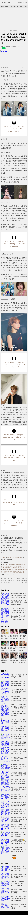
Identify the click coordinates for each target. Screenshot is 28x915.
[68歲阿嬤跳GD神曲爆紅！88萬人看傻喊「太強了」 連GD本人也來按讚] (5, 884)
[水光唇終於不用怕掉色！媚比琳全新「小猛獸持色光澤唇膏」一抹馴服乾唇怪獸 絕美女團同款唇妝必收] (5, 595)
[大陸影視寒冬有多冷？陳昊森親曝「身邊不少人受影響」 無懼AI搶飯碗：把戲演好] (5, 684)
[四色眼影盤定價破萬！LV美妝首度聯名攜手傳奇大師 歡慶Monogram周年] (5, 603)
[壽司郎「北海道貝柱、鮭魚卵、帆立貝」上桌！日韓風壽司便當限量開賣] (5, 752)
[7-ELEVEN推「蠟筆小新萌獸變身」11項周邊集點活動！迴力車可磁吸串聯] (5, 729)
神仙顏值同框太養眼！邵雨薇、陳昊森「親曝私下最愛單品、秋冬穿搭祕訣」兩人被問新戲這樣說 (18, 774)
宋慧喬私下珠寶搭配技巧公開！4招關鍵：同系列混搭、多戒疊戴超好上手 (14, 660)
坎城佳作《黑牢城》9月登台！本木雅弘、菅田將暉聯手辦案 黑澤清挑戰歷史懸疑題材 (19, 805)
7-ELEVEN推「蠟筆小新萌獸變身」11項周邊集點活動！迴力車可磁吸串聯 (18, 728)
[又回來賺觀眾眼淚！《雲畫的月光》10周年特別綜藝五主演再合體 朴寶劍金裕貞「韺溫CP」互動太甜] (5, 744)
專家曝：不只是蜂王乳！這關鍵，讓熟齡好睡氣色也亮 (5, 636)
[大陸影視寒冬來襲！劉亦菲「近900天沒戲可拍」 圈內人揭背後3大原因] (5, 899)
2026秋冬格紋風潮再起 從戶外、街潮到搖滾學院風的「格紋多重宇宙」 (18, 691)
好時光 (25, 6)
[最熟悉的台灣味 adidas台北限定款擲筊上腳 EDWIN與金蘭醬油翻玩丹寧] (5, 797)
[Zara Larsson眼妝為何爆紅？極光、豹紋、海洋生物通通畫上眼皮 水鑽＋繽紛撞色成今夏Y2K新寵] (5, 610)
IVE (13, 574)
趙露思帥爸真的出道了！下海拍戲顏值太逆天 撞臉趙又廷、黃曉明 (14, 648)
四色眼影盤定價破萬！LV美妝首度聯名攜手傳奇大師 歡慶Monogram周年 (19, 602)
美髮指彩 (15, 30)
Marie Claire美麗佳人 (14, 557)
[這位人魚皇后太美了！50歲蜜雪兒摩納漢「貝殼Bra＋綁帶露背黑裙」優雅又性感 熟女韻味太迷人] (5, 812)
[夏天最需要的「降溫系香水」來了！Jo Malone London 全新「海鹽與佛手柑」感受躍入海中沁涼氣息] (5, 618)
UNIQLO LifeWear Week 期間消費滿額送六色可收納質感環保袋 (18, 713)
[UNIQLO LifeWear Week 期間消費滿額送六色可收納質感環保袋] (5, 714)
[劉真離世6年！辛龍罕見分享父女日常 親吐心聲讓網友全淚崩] (5, 906)
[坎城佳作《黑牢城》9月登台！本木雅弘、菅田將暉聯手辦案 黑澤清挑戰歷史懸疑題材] (5, 804)
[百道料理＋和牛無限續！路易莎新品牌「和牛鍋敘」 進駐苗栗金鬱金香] (5, 819)
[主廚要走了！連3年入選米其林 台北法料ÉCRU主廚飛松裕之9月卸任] (5, 789)
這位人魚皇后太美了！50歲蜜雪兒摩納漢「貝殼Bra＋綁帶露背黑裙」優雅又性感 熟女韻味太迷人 (19, 812)
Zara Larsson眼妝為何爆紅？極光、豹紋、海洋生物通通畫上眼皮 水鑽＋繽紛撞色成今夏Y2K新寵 (19, 611)
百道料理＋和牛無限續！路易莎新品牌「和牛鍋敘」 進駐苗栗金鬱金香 (19, 819)
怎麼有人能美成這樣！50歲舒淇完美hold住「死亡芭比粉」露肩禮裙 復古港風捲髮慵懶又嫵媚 (14, 636)
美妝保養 (19, 6)
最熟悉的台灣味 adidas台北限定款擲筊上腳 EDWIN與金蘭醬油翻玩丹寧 (19, 796)
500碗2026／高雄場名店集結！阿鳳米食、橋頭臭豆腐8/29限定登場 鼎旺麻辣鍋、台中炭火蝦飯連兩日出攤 (18, 707)
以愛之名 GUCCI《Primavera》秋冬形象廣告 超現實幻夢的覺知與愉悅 (19, 698)
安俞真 (8, 574)
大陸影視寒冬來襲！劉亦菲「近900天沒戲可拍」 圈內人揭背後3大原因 (18, 898)
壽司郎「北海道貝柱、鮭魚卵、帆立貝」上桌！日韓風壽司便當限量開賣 (18, 751)
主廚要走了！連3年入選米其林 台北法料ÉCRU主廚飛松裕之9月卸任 (18, 789)
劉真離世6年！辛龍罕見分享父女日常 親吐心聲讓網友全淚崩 (18, 906)
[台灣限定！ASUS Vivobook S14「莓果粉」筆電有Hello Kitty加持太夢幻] (5, 759)
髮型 (3, 574)
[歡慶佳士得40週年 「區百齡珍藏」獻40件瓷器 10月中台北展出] (5, 676)
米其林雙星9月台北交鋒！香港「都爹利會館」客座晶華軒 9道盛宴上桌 (18, 834)
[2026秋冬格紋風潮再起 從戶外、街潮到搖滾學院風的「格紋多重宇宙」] (5, 691)
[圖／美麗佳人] (14, 58)
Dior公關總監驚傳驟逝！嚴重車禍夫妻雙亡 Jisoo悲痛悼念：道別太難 (18, 876)
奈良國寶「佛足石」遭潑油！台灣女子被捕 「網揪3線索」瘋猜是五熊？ (19, 868)
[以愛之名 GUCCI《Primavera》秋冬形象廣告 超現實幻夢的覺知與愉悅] (5, 699)
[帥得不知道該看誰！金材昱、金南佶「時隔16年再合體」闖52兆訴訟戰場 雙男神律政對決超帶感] (5, 782)
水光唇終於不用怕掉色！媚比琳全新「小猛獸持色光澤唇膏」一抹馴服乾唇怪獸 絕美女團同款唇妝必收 (19, 596)
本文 (4, 557)
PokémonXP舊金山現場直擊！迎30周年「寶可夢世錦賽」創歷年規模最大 (19, 766)
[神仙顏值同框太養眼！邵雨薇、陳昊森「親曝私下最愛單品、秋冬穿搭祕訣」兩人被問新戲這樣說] (5, 774)
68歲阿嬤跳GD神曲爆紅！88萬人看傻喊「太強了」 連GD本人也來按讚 (18, 883)
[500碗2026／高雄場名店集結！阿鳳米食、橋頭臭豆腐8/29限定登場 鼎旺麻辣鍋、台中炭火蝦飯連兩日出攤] (5, 706)
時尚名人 (7, 6)
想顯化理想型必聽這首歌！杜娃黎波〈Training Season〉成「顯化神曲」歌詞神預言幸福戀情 (5, 660)
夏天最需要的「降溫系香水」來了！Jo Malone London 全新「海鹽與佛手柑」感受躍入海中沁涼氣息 (18, 618)
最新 (2, 6)
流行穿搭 (13, 6)
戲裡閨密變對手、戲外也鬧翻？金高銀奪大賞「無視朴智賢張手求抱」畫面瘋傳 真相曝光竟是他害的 (23, 660)
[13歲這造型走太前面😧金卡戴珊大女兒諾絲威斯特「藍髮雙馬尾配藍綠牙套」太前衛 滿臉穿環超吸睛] (5, 842)
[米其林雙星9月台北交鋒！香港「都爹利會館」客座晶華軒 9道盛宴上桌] (5, 834)
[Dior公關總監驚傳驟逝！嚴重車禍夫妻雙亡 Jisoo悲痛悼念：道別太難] (5, 876)
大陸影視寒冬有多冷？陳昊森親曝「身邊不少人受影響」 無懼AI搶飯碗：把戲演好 (19, 684)
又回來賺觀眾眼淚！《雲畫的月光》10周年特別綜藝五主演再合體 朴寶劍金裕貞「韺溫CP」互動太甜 (19, 744)
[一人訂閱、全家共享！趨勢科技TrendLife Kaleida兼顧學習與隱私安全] (5, 736)
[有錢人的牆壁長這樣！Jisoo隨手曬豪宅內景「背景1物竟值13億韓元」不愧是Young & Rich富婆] (5, 849)
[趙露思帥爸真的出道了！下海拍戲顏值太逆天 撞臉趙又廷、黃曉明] (5, 891)
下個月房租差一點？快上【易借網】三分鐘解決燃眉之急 (23, 636)
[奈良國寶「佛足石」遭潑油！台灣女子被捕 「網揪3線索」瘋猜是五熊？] (5, 869)
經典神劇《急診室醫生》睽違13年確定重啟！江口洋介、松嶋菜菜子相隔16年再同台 (19, 827)
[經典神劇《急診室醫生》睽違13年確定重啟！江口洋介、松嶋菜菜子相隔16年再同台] (5, 827)
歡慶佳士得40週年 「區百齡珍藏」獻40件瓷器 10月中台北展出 (19, 676)
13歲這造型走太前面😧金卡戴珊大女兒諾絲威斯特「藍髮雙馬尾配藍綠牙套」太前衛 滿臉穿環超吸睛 (19, 842)
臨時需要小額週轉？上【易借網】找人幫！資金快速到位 (5, 648)
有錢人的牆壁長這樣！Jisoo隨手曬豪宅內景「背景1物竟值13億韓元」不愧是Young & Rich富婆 (23, 648)
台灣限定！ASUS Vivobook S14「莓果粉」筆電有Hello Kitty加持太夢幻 (19, 759)
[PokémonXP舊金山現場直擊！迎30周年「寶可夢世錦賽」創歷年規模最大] (5, 767)
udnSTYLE (3, 30)
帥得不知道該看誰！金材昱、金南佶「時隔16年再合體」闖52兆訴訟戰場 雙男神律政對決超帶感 (19, 782)
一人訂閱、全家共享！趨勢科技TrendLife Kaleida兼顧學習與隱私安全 (18, 736)
